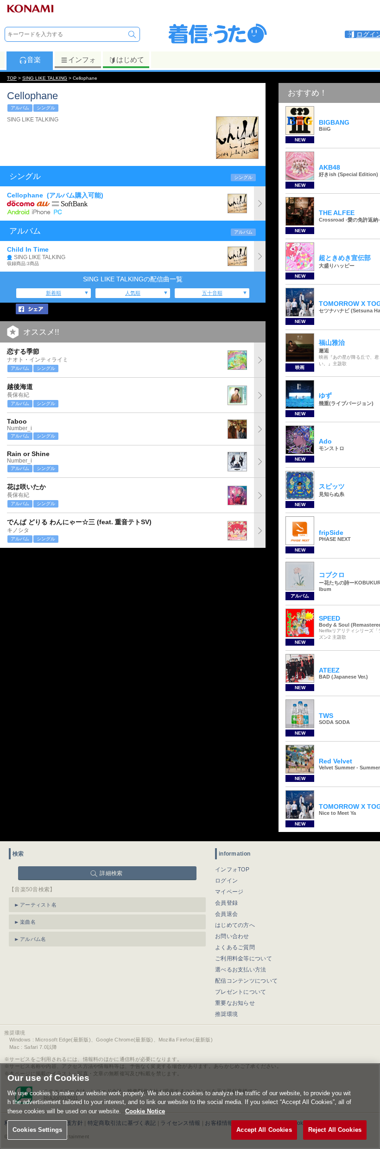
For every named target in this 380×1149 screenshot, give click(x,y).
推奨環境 (226, 1014)
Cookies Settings (37, 1129)
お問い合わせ (232, 936)
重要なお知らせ (235, 1003)
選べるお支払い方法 (240, 969)
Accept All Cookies (263, 1129)
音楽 (34, 59)
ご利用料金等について (243, 958)
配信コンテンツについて (246, 981)
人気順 (132, 293)
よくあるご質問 (235, 947)
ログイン (226, 880)
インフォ (82, 59)
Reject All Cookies (334, 1129)
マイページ (229, 892)
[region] (190, 1106)
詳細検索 (111, 873)
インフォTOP (232, 869)
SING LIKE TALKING (44, 78)
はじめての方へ (235, 925)
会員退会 (226, 914)
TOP (12, 78)
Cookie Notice (145, 1111)
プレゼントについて (240, 992)
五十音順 (212, 293)
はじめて (130, 59)
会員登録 (226, 903)
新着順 (53, 293)
